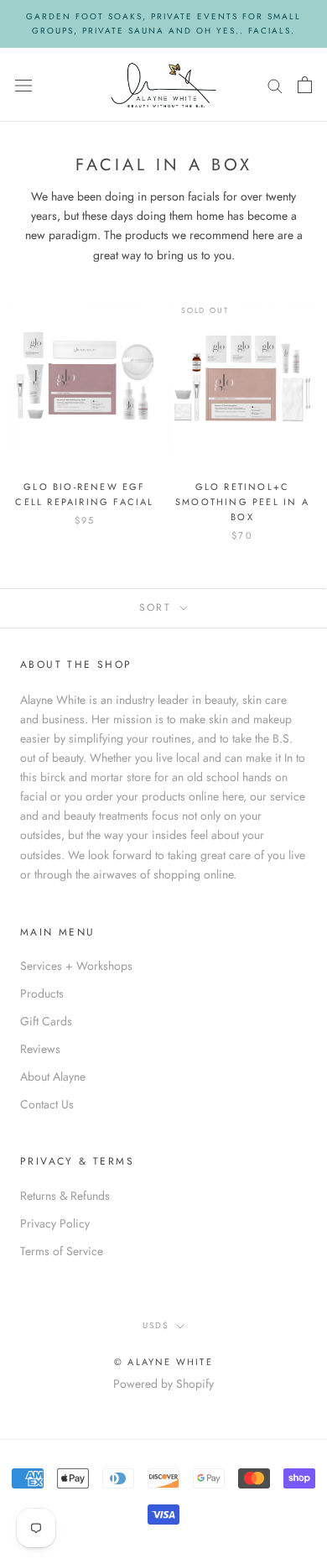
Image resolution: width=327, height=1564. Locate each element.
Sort (158, 607)
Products (42, 993)
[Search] (275, 84)
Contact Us (47, 1104)
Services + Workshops (76, 965)
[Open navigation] (23, 84)
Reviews (40, 1048)
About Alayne (53, 1076)
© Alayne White (163, 1361)
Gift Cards (46, 1021)
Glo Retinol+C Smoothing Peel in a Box (242, 502)
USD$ (156, 1325)
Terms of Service (61, 1251)
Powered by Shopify (163, 1383)
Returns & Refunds (65, 1195)
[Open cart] (305, 84)
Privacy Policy (55, 1223)
